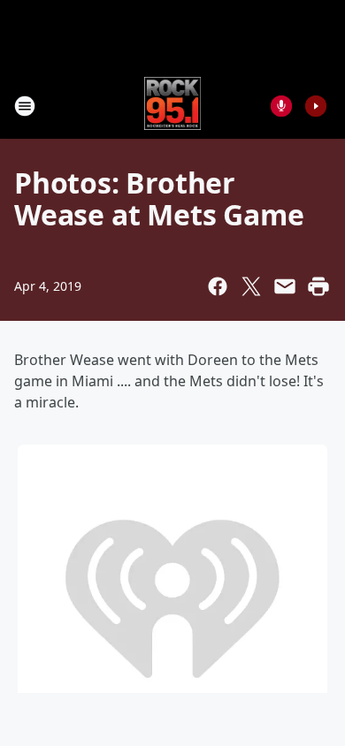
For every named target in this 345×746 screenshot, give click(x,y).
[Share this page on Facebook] (217, 286)
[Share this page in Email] (284, 286)
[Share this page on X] (251, 286)
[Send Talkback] (281, 106)
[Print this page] (318, 286)
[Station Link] (173, 105)
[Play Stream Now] (315, 106)
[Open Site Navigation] (24, 106)
